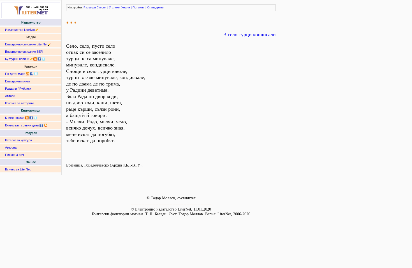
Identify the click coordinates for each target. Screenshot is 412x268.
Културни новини (17, 59)
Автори (10, 96)
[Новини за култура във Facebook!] (39, 59)
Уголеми (115, 7)
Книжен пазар (14, 117)
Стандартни (155, 7)
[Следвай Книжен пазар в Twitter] (35, 117)
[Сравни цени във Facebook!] (41, 125)
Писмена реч (14, 154)
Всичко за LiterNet (18, 169)
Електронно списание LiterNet (26, 44)
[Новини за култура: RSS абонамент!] (35, 59)
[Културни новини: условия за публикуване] (31, 59)
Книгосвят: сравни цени (22, 125)
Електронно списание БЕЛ (24, 51)
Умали (125, 7)
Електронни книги (17, 81)
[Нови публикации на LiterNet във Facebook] (31, 73)
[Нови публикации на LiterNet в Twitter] (36, 73)
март (21, 73)
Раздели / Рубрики (18, 88)
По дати (10, 73)
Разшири (90, 7)
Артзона (11, 147)
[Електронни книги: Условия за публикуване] (37, 29)
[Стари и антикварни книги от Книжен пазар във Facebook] (31, 117)
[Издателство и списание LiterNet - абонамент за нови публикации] (27, 73)
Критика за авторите (19, 103)
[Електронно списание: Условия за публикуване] (49, 44)
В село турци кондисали (249, 34)
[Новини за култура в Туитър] (43, 59)
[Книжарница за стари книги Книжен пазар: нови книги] (27, 117)
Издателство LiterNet (20, 29)
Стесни (102, 7)
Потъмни (139, 7)
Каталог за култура (18, 140)
